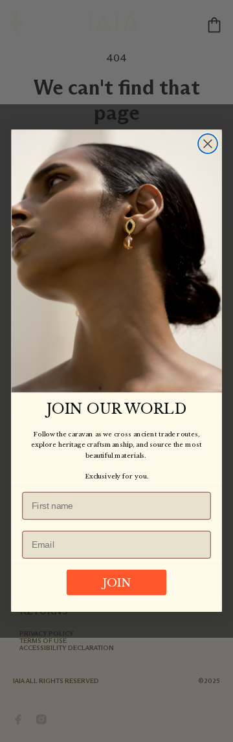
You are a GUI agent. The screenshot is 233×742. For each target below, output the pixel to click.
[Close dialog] (207, 143)
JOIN (116, 583)
